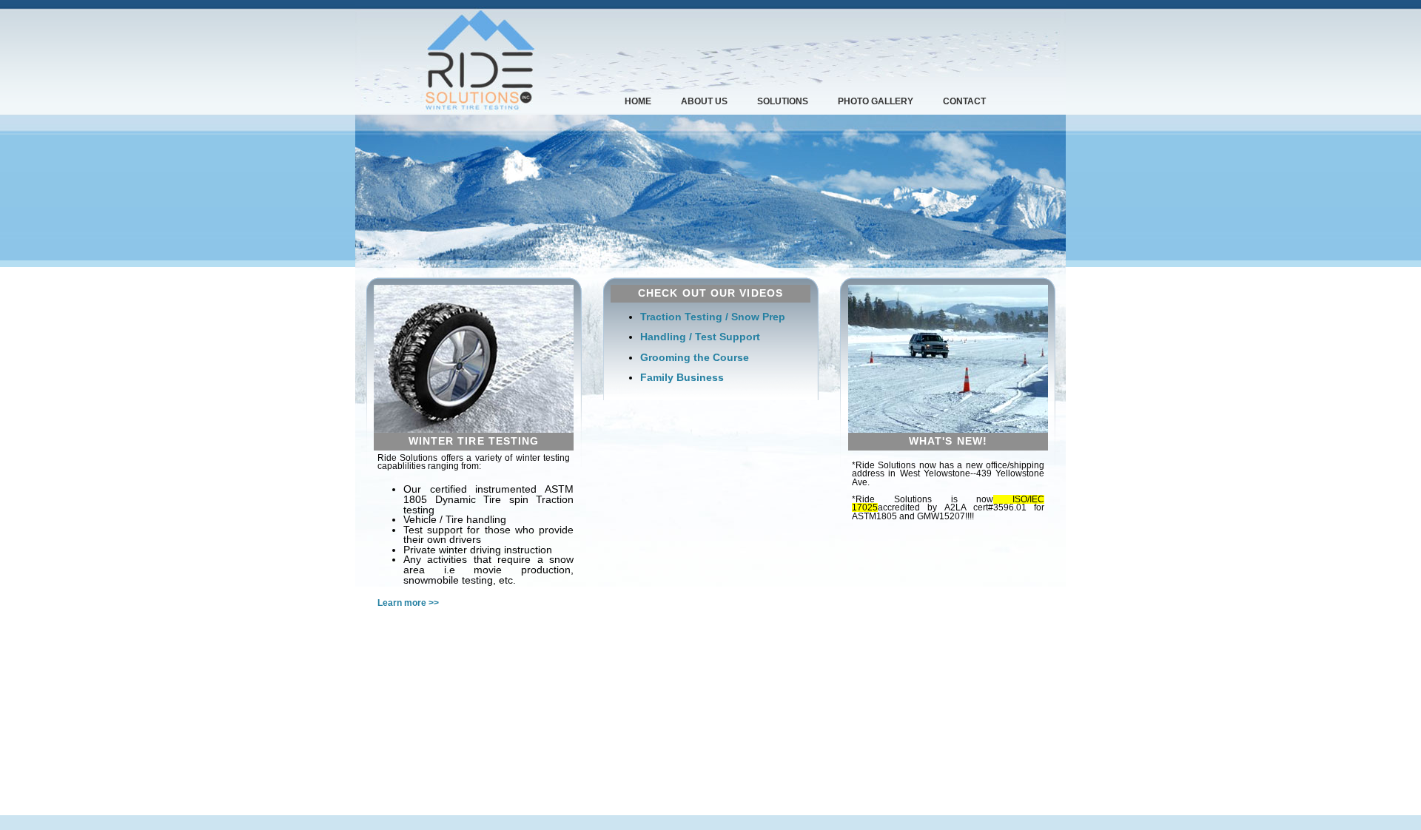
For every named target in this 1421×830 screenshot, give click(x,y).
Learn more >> (408, 602)
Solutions (782, 101)
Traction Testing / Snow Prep (712, 317)
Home (638, 101)
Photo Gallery (875, 101)
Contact (964, 101)
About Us (704, 101)
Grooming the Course (694, 357)
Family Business (682, 377)
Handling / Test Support (700, 337)
